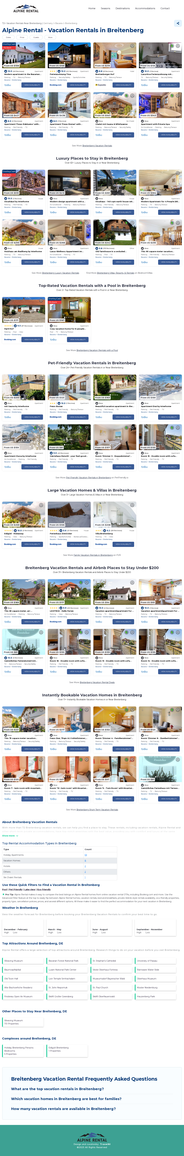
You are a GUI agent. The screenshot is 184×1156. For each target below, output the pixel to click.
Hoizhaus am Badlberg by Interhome (23, 251)
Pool (4, 889)
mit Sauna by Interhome (16, 406)
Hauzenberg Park (146, 996)
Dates (8, 37)
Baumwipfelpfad (12, 969)
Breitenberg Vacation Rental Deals (97, 682)
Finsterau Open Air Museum (18, 996)
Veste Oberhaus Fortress (105, 969)
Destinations (123, 8)
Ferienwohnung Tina (60, 74)
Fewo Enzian (56, 406)
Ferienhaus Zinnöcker (61, 533)
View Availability (32, 85)
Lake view (29, 889)
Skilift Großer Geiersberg (61, 996)
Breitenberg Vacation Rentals (97, 145)
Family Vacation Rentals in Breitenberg (93, 555)
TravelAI (105, 1144)
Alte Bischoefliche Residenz (18, 987)
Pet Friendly (15, 889)
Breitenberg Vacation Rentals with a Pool (97, 350)
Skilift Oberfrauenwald (104, 996)
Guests (36, 37)
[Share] (178, 23)
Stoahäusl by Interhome (16, 201)
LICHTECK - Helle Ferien (62, 611)
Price (22, 37)
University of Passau (147, 961)
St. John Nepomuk (58, 987)
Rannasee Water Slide (148, 969)
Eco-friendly (44, 889)
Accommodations (145, 8)
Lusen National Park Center (62, 969)
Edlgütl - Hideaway (13, 533)
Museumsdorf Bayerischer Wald (109, 978)
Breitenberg (16, 80)
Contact (165, 8)
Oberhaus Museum (146, 978)
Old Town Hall (11, 978)
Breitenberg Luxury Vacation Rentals (60, 273)
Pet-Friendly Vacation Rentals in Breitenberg (88, 477)
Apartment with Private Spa (155, 124)
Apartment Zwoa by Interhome (20, 456)
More (50, 37)
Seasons (105, 8)
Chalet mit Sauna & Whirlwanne (111, 124)
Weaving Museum (13, 961)
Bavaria (7, 80)
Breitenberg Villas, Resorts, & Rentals (115, 273)
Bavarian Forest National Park (63, 961)
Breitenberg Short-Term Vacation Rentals (97, 809)
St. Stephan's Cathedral (104, 961)
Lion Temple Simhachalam (62, 978)
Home (91, 8)
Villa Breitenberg (104, 533)
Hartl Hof (9, 329)
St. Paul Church (100, 987)
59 (86, 855)
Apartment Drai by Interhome (156, 406)
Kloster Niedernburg (147, 987)
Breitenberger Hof (104, 74)
